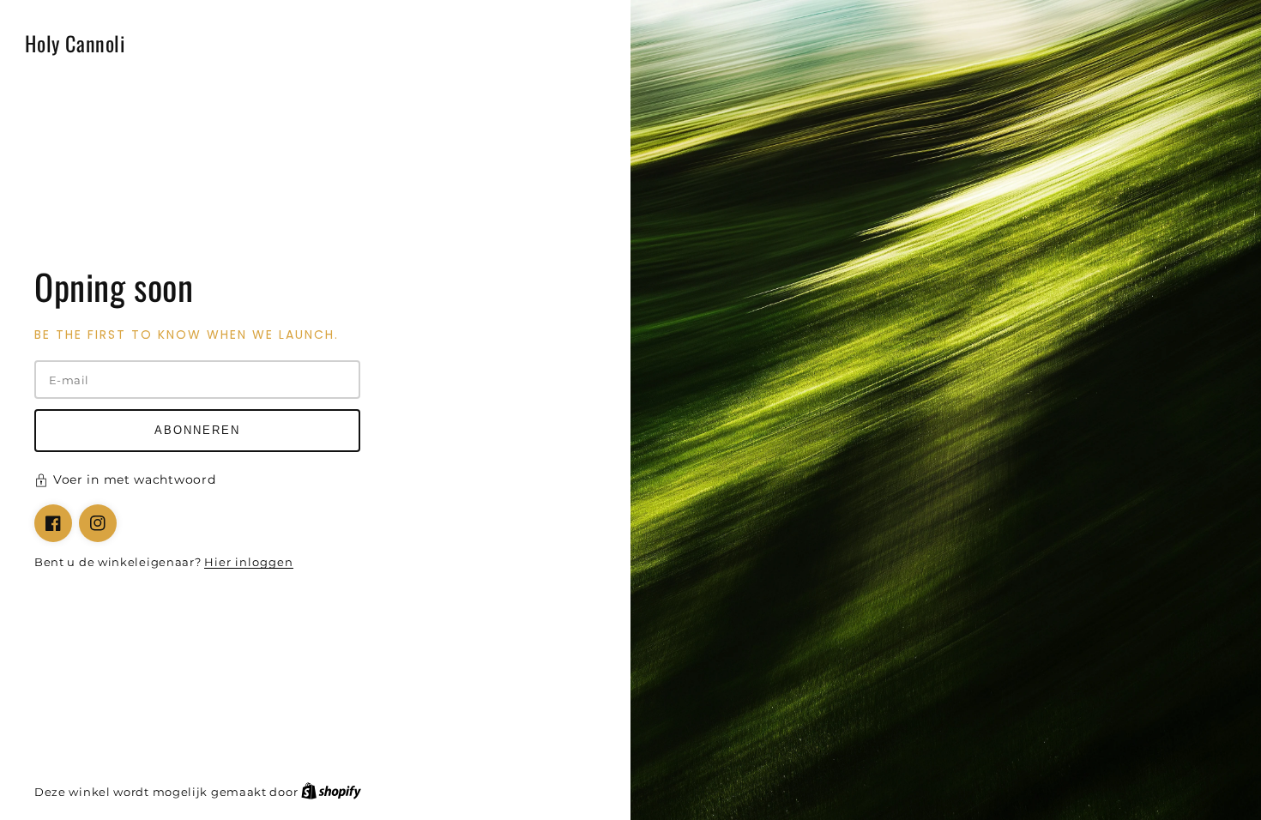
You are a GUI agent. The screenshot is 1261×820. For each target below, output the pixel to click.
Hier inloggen (248, 562)
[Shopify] (331, 792)
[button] (315, 482)
